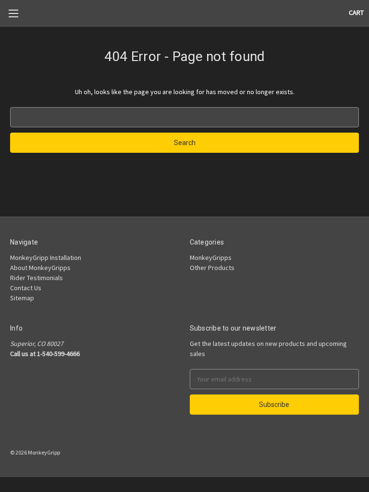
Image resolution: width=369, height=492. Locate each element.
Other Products (212, 267)
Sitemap (22, 298)
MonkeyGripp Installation (45, 257)
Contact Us (25, 287)
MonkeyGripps (211, 257)
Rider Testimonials (36, 277)
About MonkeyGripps (40, 267)
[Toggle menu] (13, 13)
